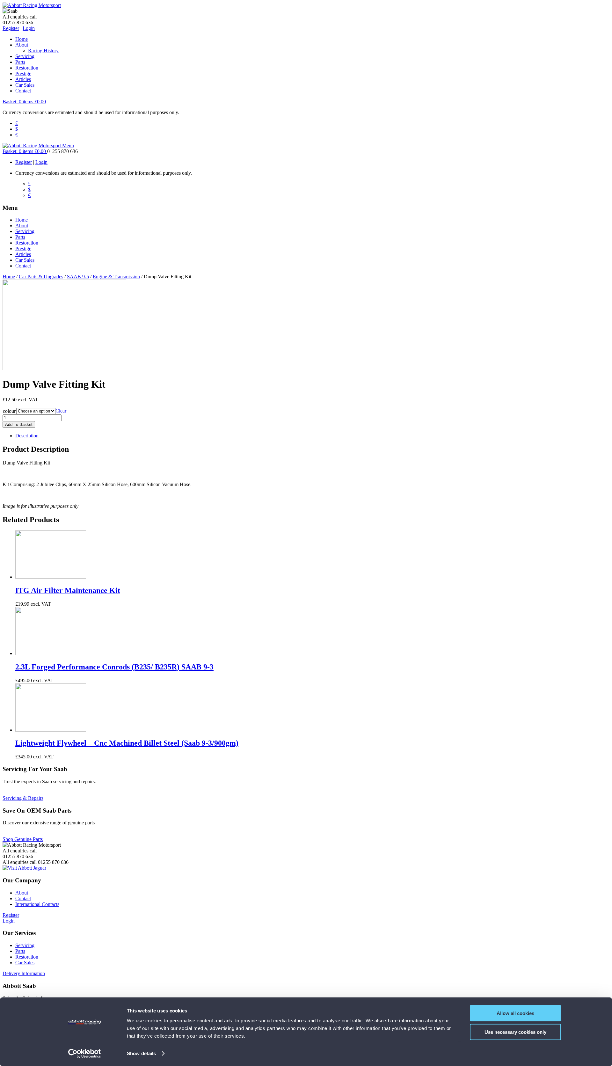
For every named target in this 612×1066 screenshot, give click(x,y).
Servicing (24, 56)
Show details (141, 1053)
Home (21, 39)
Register (11, 28)
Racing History (43, 50)
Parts (20, 62)
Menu (68, 145)
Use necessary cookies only (515, 1031)
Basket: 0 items (24, 101)
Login (29, 28)
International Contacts (37, 904)
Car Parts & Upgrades (41, 276)
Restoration (26, 67)
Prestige (23, 73)
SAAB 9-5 (78, 276)
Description (27, 435)
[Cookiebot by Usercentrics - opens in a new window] (85, 1053)
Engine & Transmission (116, 276)
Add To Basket (19, 424)
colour (9, 411)
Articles (23, 79)
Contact (23, 90)
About (21, 44)
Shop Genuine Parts (23, 839)
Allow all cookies (515, 1013)
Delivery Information (24, 973)
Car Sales (24, 85)
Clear (60, 410)
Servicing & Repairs (23, 798)
